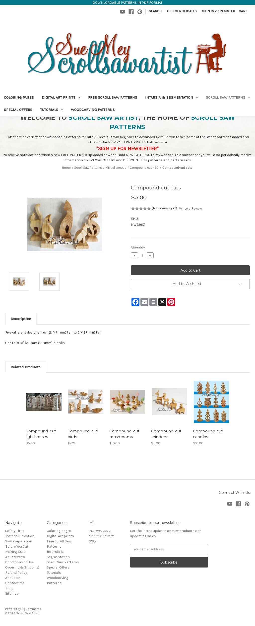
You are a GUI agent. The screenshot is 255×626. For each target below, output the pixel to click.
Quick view (44, 397)
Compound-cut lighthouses (41, 434)
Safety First (14, 531)
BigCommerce (31, 609)
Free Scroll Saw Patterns (112, 97)
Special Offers (18, 109)
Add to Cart (44, 406)
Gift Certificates (182, 11)
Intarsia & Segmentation (169, 97)
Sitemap (12, 593)
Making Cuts (15, 552)
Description (21, 318)
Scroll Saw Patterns (225, 97)
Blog (8, 588)
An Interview (15, 557)
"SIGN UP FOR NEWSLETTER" (127, 148)
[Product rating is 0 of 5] (141, 209)
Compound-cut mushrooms (124, 434)
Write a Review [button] (190, 208)
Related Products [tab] (26, 367)
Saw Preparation (18, 541)
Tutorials (49, 109)
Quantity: (138, 247)
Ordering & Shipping (22, 567)
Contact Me (14, 583)
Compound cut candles (208, 434)
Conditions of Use (19, 562)
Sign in (208, 11)
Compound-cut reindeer (166, 434)
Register (227, 11)
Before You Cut (16, 546)
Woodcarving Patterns (93, 109)
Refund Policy (16, 572)
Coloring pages (19, 97)
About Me (12, 578)
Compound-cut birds (82, 434)
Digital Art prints (58, 97)
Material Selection (19, 536)
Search (155, 11)
